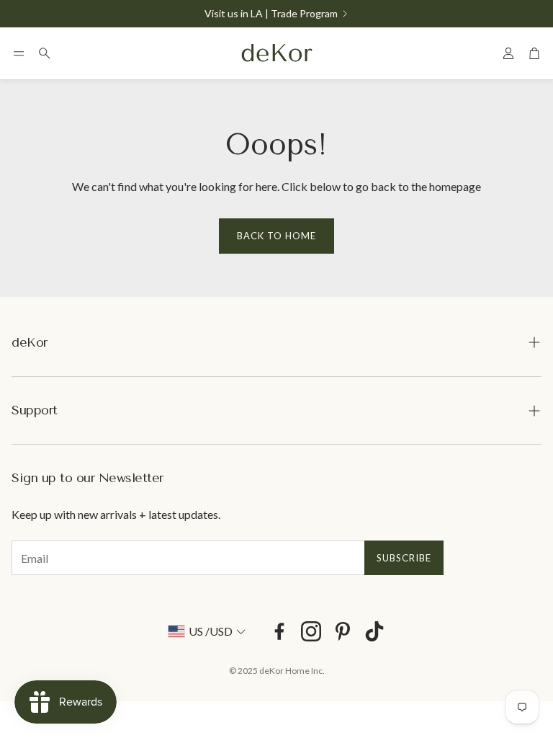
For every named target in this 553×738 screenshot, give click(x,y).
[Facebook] (279, 631)
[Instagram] (311, 631)
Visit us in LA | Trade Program (271, 14)
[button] (19, 53)
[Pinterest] (343, 631)
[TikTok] (374, 631)
